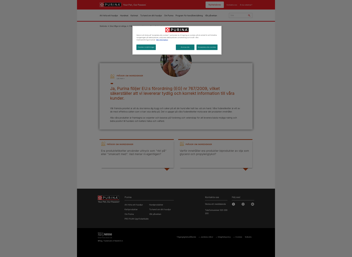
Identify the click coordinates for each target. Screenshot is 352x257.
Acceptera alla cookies (207, 47)
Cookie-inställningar (146, 47)
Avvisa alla (185, 47)
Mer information (162, 40)
